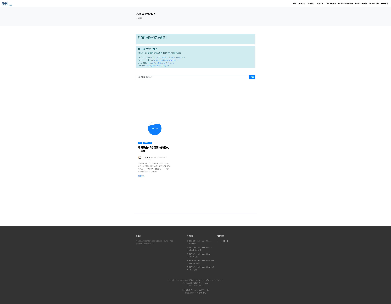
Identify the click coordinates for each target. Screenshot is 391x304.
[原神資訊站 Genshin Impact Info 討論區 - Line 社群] (227, 241)
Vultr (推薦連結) (200, 292)
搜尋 (252, 77)
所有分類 (302, 3)
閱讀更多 (141, 176)
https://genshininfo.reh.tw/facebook (164, 60)
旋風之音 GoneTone (200, 283)
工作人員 (320, 3)
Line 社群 (384, 3)
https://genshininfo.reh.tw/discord (161, 63)
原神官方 (147, 157)
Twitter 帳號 (331, 3)
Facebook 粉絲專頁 (345, 3)
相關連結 (311, 3)
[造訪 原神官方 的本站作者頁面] (139, 159)
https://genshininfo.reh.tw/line (157, 65)
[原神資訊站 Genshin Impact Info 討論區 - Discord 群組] (224, 241)
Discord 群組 (374, 3)
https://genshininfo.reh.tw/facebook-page (169, 57)
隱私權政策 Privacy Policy (191, 290)
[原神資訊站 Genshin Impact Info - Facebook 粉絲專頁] (218, 241)
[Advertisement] (195, 98)
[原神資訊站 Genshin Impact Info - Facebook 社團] (221, 241)
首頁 (294, 3)
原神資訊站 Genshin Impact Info (197, 280)
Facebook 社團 (361, 3)
